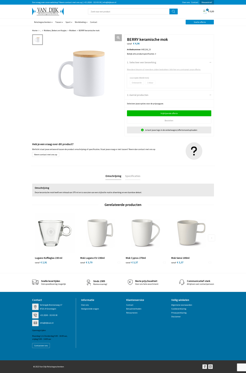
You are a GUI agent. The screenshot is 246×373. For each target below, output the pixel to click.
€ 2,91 (41, 262)
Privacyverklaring (179, 312)
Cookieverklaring (178, 308)
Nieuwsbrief (207, 2)
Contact (194, 2)
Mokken (72, 30)
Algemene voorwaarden (181, 305)
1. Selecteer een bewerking (141, 62)
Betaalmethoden (133, 308)
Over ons (186, 2)
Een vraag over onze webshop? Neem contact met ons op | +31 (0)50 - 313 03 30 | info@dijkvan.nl (74, 2)
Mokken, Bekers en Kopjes (55, 30)
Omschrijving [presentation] (113, 176)
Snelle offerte (200, 22)
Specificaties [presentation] (132, 176)
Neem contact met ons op (45, 154)
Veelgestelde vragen (90, 308)
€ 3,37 (132, 262)
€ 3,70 (86, 262)
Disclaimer (176, 316)
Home (35, 30)
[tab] (113, 176)
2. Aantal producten (137, 94)
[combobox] (129, 11)
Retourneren (131, 312)
